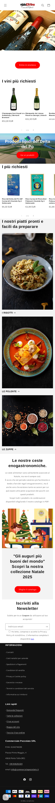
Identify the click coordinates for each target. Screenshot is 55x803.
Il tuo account (13, 721)
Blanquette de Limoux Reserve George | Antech (36, 114)
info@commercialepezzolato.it (25, 769)
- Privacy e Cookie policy (15, 676)
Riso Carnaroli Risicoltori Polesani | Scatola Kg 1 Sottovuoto (36, 201)
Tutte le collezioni (15, 715)
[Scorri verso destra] (33, 130)
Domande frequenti (15, 710)
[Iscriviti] (47, 627)
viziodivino (30, 801)
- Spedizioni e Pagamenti (15, 664)
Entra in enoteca (27, 65)
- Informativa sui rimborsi (16, 694)
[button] (5, 5)
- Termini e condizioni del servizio (19, 688)
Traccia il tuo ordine (16, 732)
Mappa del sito (13, 727)
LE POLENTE (9, 391)
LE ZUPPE (7, 449)
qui (32, 639)
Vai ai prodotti (27, 155)
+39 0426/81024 (15, 764)
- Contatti (9, 652)
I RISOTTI (7, 313)
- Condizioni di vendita (15, 670)
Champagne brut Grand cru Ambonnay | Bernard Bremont (13, 115)
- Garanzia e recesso (14, 682)
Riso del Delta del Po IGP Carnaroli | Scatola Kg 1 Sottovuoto (12, 201)
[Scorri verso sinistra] (22, 130)
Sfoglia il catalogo (27, 589)
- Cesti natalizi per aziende (16, 658)
